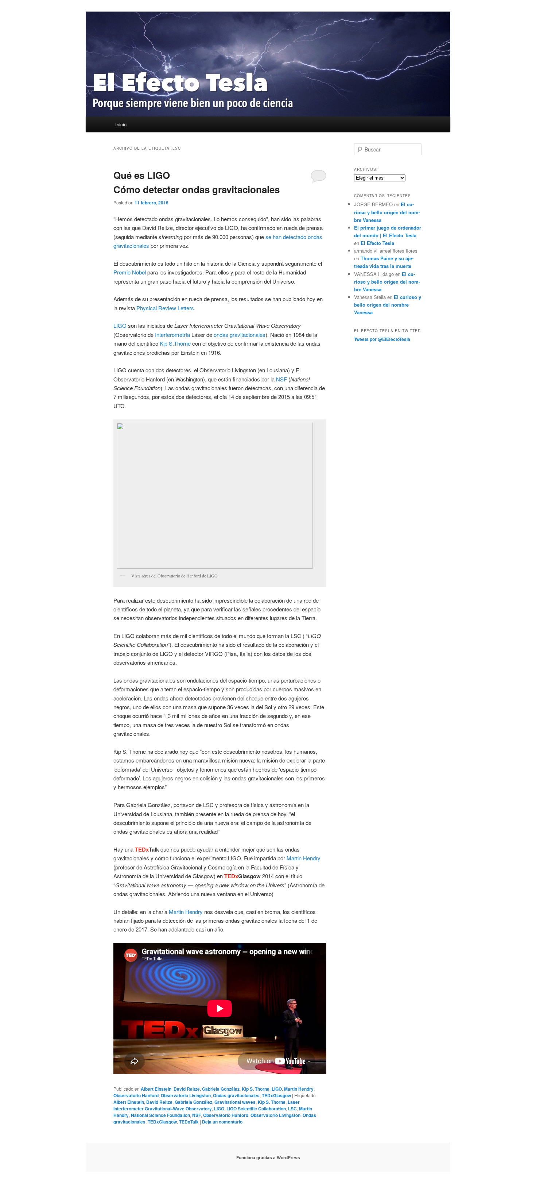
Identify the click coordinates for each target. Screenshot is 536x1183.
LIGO (120, 325)
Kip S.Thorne (175, 343)
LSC (292, 1108)
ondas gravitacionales (239, 334)
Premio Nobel (129, 272)
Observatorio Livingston (186, 1095)
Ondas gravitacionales (236, 1095)
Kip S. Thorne (255, 1089)
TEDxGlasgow (276, 1095)
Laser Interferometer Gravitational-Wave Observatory (206, 1105)
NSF (281, 379)
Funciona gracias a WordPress (268, 1157)
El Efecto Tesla (377, 242)
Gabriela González (221, 1089)
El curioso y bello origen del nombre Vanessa (387, 212)
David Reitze (187, 1089)
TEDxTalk (189, 1121)
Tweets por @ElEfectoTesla (382, 339)
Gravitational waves (235, 1102)
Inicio (121, 124)
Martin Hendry (304, 858)
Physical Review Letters (165, 308)
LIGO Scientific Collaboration (256, 1108)
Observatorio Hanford (136, 1095)
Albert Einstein (156, 1089)
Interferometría (172, 334)
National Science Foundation (160, 1115)
